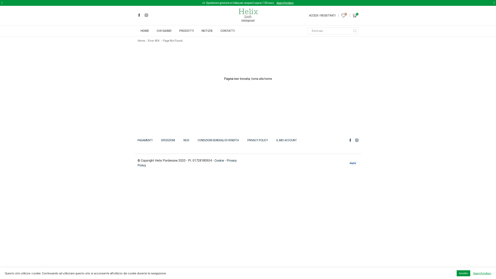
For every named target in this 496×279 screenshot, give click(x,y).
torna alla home (261, 79)
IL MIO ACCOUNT (286, 140)
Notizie (207, 31)
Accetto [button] (463, 273)
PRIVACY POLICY (257, 140)
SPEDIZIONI (168, 140)
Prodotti (186, 31)
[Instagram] (146, 15)
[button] (2, 3)
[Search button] (355, 31)
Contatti (227, 31)
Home (144, 31)
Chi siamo (164, 31)
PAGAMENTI (145, 140)
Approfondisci (285, 2)
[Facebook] (139, 15)
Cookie (219, 160)
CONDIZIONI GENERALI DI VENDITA (218, 140)
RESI (186, 140)
